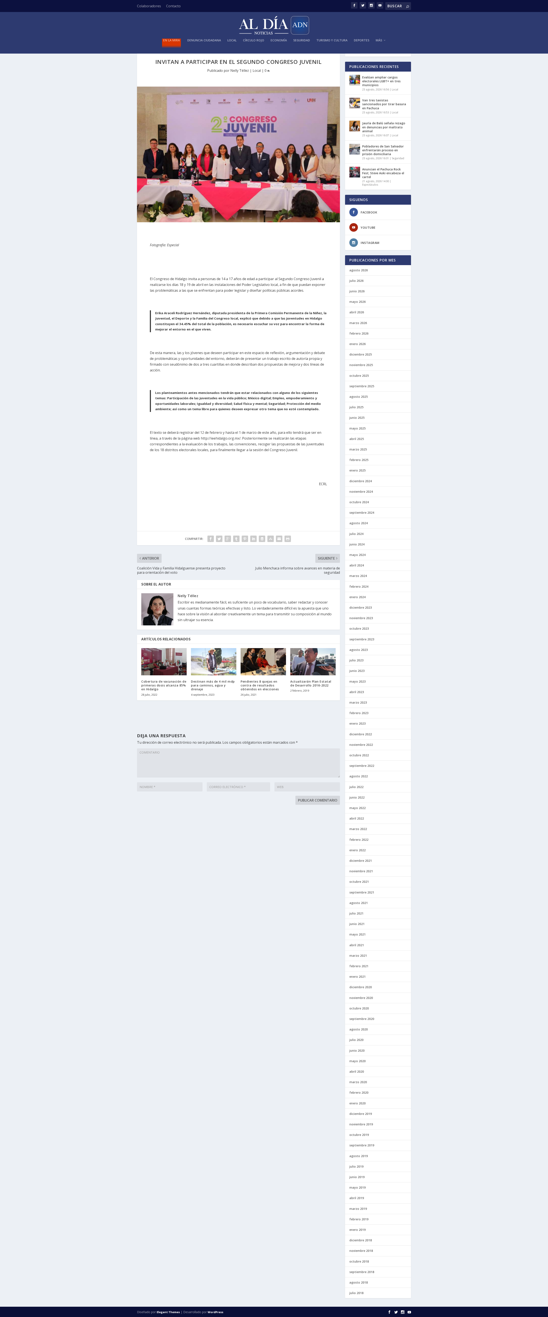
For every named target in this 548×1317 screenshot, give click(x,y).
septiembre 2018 (361, 1272)
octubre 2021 (359, 882)
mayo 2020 (357, 1061)
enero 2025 (357, 470)
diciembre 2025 (360, 354)
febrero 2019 (358, 1219)
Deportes (361, 40)
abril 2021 (356, 945)
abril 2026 (356, 312)
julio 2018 (356, 1293)
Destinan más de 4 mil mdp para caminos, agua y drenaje (213, 685)
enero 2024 (357, 597)
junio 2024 (357, 544)
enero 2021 (357, 977)
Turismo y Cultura (331, 40)
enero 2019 (357, 1230)
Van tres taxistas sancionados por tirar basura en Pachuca (384, 104)
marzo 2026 (358, 323)
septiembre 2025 (361, 386)
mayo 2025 (357, 428)
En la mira (171, 40)
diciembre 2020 (360, 987)
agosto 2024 (358, 523)
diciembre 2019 (360, 1114)
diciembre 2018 (360, 1240)
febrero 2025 (358, 460)
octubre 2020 (359, 1008)
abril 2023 (356, 692)
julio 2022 (356, 787)
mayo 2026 (357, 302)
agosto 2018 (358, 1282)
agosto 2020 (358, 1029)
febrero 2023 (358, 713)
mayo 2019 (357, 1187)
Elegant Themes (168, 1312)
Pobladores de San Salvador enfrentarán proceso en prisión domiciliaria (383, 150)
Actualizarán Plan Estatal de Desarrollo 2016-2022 (310, 683)
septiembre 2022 (361, 766)
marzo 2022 (358, 829)
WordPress (215, 1312)
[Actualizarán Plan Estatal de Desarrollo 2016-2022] (313, 661)
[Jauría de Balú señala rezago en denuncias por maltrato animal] (354, 126)
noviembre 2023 (361, 618)
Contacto (173, 6)
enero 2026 (357, 344)
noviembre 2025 (361, 365)
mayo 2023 (357, 681)
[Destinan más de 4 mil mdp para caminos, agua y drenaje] (213, 661)
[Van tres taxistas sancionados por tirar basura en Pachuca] (354, 103)
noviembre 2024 (361, 492)
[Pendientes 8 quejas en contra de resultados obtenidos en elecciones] (263, 661)
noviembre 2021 (361, 871)
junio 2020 (357, 1050)
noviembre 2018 (361, 1251)
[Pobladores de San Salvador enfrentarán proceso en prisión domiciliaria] (354, 149)
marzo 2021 (358, 956)
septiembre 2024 (361, 513)
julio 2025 (356, 407)
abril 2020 (356, 1071)
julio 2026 (356, 281)
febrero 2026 (358, 333)
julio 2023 (356, 660)
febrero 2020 (358, 1092)
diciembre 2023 (360, 607)
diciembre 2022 (360, 734)
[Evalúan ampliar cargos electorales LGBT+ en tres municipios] (354, 80)
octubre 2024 (359, 502)
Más (379, 40)
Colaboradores (149, 6)
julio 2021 (356, 913)
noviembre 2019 (361, 1124)
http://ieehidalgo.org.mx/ (221, 438)
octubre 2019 (359, 1135)
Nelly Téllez (239, 70)
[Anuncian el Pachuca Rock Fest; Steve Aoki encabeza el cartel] (354, 172)
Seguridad (301, 40)
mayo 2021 (357, 934)
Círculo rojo (253, 40)
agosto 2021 (358, 903)
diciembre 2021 (360, 861)
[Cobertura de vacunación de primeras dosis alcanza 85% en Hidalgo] (164, 661)
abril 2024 (356, 565)
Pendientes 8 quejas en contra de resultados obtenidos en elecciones (260, 685)
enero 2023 (357, 723)
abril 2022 (356, 818)
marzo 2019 (358, 1209)
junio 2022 (357, 797)
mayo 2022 (357, 808)
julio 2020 (356, 1040)
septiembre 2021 (361, 892)
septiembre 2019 (361, 1145)
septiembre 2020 (361, 1019)
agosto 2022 (358, 776)
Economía (279, 40)
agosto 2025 (358, 397)
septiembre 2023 (361, 639)
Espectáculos (370, 184)
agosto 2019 (358, 1156)
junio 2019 (357, 1177)
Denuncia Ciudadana (204, 40)
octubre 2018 (359, 1261)
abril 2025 (356, 439)
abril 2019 (356, 1198)
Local (232, 40)
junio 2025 (357, 418)
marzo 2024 (358, 576)
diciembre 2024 (360, 481)
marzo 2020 (358, 1082)
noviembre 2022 (361, 745)
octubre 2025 (359, 376)
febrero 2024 (358, 586)
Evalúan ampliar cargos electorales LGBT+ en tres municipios (381, 81)
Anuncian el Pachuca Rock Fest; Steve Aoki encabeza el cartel (383, 173)
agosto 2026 (358, 270)
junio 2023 (357, 671)
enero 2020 (357, 1103)
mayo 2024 (357, 555)
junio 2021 (357, 924)
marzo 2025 (358, 449)
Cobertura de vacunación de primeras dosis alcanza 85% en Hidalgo (163, 685)
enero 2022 (357, 850)
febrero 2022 (358, 840)
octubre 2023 (359, 628)
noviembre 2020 (361, 998)
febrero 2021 (358, 966)
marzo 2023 (358, 702)
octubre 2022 (359, 755)
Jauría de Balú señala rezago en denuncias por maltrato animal (383, 127)
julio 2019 (356, 1166)
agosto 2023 (358, 650)
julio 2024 (356, 534)
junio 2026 (357, 291)
